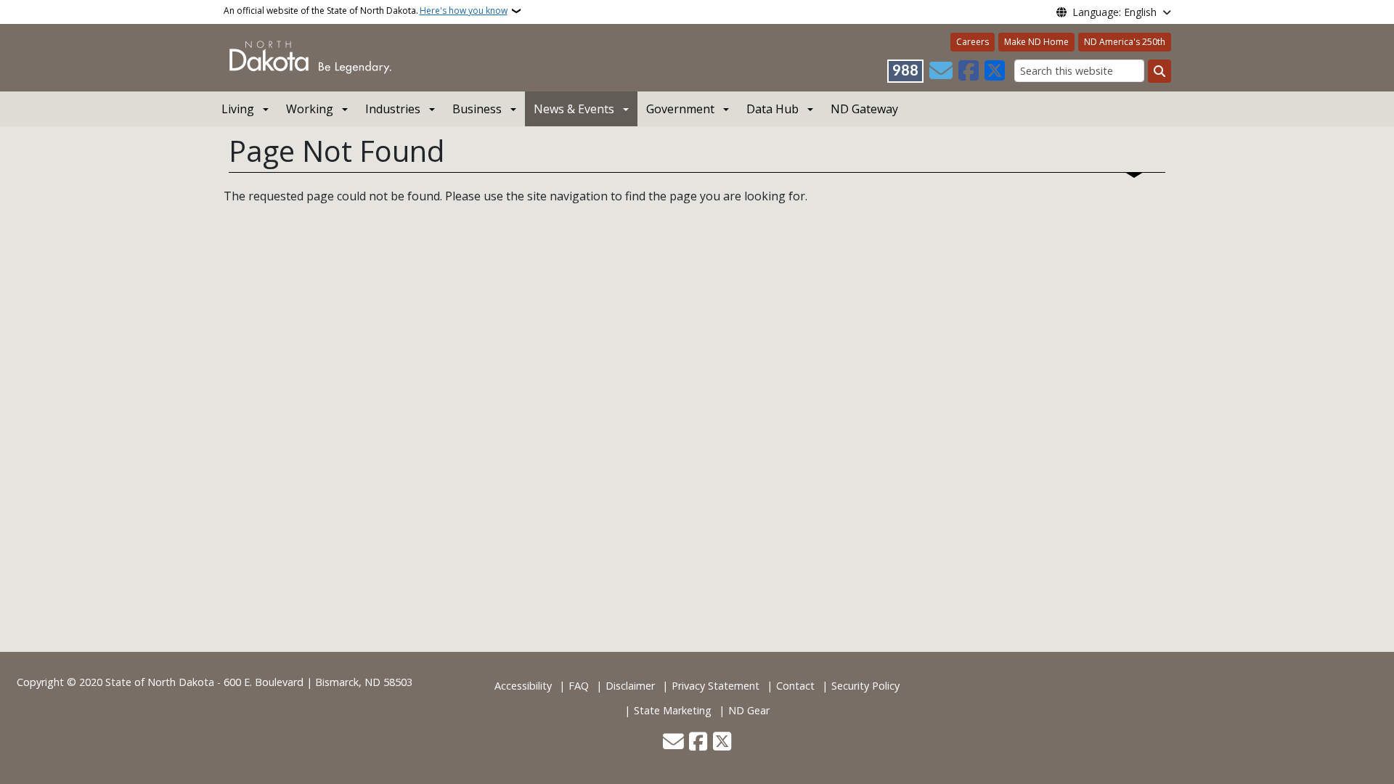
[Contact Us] (941, 71)
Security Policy (865, 686)
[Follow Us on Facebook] (968, 71)
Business (477, 109)
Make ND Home (1036, 42)
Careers (972, 42)
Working (309, 109)
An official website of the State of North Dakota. (366, 10)
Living (237, 109)
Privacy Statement (715, 686)
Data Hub (772, 109)
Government (680, 109)
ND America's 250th (1124, 42)
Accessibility (523, 686)
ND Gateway (864, 109)
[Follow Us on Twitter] (995, 71)
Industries (392, 109)
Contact (795, 686)
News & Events (574, 109)
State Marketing (673, 710)
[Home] (310, 57)
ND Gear (749, 710)
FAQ (578, 686)
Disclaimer (630, 686)
